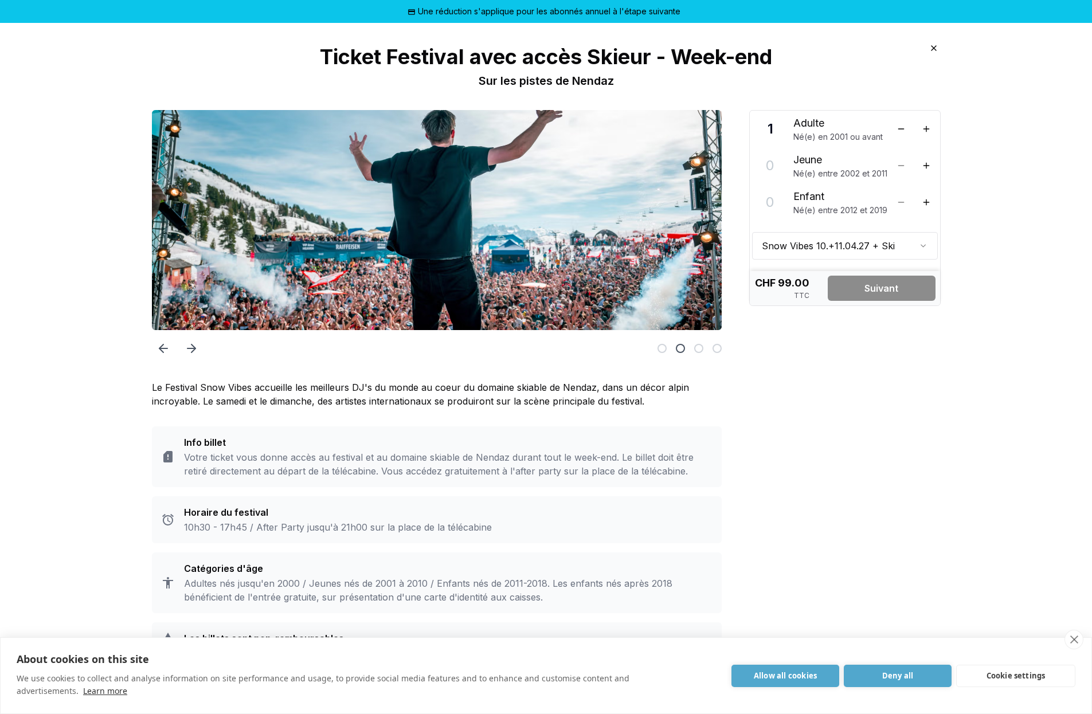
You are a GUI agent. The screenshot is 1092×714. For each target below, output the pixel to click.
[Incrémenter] (926, 128)
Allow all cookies (785, 675)
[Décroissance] (901, 128)
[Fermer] (934, 48)
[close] (1073, 639)
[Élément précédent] (163, 348)
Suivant (881, 288)
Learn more (105, 690)
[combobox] (845, 246)
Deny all (898, 675)
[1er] (662, 348)
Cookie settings (1016, 675)
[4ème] (717, 348)
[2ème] (680, 348)
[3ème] (698, 348)
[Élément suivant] (191, 348)
